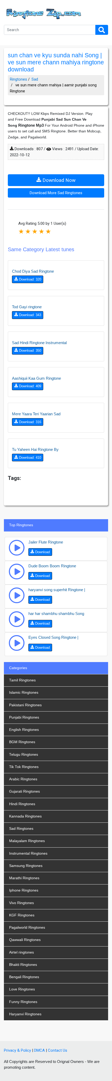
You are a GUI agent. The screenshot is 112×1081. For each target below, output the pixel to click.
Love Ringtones (22, 989)
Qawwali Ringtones (25, 940)
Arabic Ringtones (23, 779)
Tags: (14, 478)
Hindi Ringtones (22, 804)
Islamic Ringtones (23, 692)
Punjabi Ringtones (24, 717)
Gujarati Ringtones (24, 791)
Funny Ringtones (23, 1002)
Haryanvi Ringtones (25, 1014)
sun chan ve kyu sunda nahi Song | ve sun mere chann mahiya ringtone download (56, 62)
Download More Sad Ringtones (56, 193)
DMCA (39, 1050)
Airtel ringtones (21, 952)
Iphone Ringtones (23, 890)
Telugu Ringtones (23, 755)
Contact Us (57, 1050)
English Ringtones (24, 730)
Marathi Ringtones (24, 878)
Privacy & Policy (17, 1050)
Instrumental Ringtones (28, 853)
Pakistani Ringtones (25, 705)
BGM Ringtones (22, 742)
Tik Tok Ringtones (24, 767)
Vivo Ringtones (21, 903)
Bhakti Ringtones (23, 965)
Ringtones (18, 79)
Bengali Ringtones (24, 977)
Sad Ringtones (21, 829)
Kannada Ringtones (25, 816)
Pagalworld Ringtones (27, 927)
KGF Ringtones (21, 915)
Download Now (58, 180)
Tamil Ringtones (22, 680)
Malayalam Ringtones (27, 841)
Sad (35, 79)
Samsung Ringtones (25, 866)
